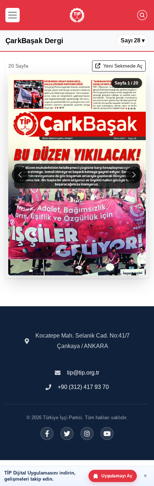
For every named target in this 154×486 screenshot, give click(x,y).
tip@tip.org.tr (83, 373)
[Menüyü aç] (12, 15)
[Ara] (142, 15)
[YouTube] (107, 433)
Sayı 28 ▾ (133, 40)
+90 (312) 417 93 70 (83, 387)
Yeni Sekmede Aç (122, 66)
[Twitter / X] (67, 433)
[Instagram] (87, 433)
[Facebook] (46, 433)
